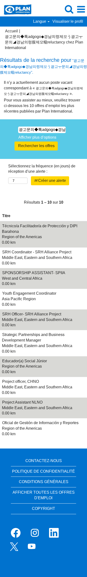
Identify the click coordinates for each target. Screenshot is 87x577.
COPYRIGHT (43, 508)
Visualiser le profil (67, 21)
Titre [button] (6, 216)
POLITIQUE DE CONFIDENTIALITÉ (43, 471)
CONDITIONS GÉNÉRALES (43, 482)
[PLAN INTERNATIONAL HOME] (16, 9)
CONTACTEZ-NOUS (43, 461)
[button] (81, 9)
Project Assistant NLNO (22, 402)
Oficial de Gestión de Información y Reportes (40, 423)
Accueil (11, 31)
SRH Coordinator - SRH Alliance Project (36, 252)
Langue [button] (40, 21)
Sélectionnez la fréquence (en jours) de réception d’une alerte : (41, 169)
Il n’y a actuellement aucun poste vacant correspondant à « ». (43, 88)
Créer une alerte (51, 180)
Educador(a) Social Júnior (24, 361)
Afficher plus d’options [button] (37, 137)
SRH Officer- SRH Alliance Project (31, 314)
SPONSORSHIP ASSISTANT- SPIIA (33, 273)
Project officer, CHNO (20, 381)
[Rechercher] (69, 9)
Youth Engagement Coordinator (29, 293)
